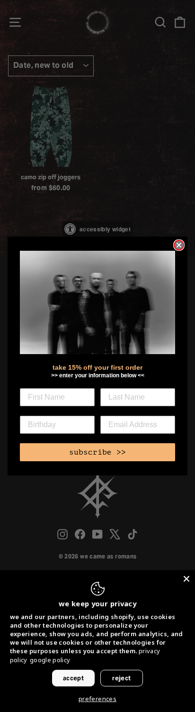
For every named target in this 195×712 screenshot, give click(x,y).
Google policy (50, 660)
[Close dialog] (179, 245)
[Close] (186, 579)
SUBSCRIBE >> (97, 452)
